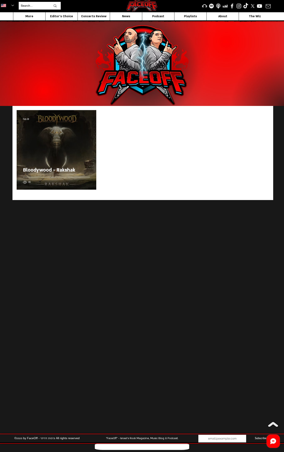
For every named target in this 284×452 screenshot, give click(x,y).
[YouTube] (259, 6)
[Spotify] (211, 6)
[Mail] (268, 6)
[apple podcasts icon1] (218, 6)
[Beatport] (204, 6)
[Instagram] (239, 6)
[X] (252, 6)
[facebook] (232, 6)
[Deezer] (225, 6)
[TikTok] (246, 6)
